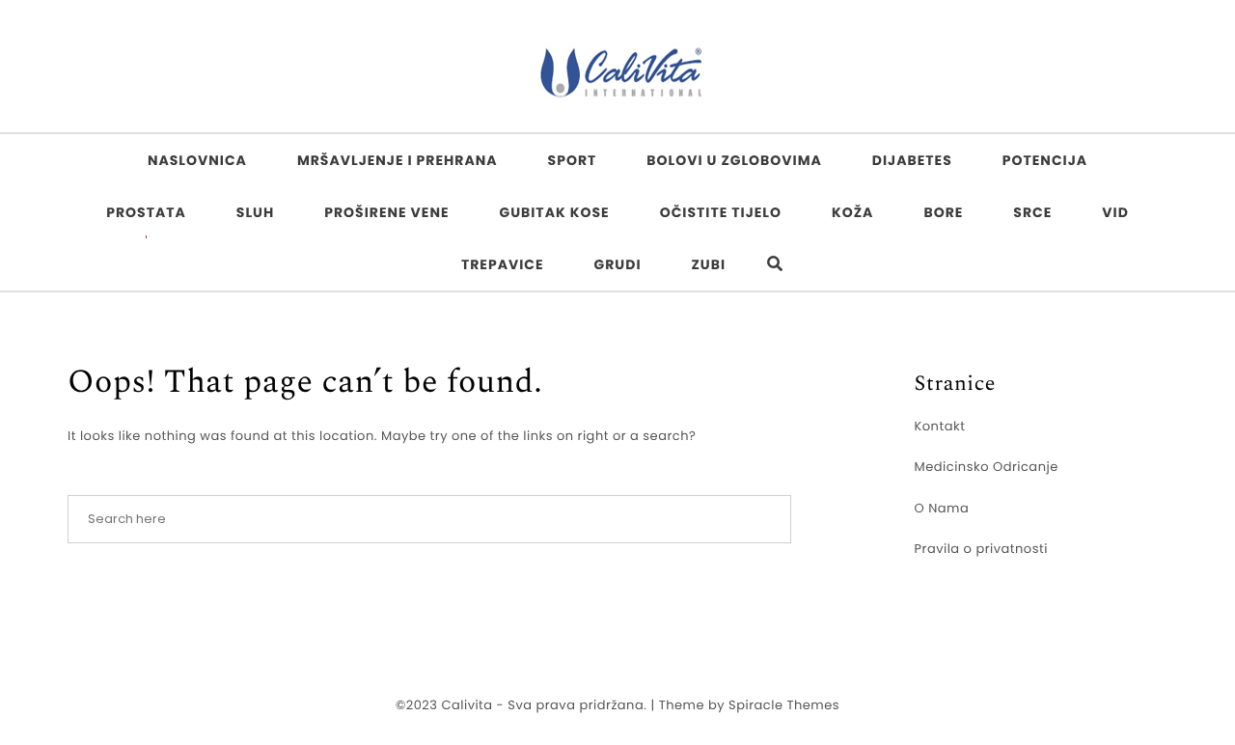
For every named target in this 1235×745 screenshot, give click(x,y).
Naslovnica (197, 160)
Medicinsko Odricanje (986, 466)
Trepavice (502, 264)
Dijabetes (912, 160)
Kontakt (940, 426)
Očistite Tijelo (721, 212)
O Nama (942, 508)
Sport (572, 160)
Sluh (255, 212)
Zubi (709, 264)
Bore (943, 212)
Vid (1115, 212)
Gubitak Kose (554, 212)
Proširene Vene (386, 212)
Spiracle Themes (783, 705)
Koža (852, 212)
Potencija (1044, 160)
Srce (1032, 212)
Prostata (146, 212)
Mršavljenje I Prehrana (397, 160)
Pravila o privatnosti (981, 548)
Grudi (618, 264)
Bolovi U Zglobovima (734, 160)
